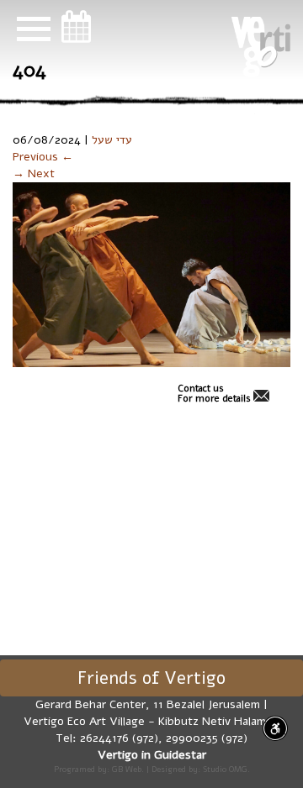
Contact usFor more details (214, 394)
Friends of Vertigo (151, 678)
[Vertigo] (260, 47)
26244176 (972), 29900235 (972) (163, 738)
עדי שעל (112, 140)
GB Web (126, 769)
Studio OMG (225, 769)
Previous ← (43, 157)
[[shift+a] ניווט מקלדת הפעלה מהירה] (275, 728)
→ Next (34, 173)
